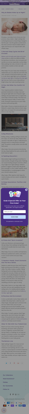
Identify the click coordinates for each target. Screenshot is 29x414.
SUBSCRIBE (14, 217)
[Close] (26, 190)
